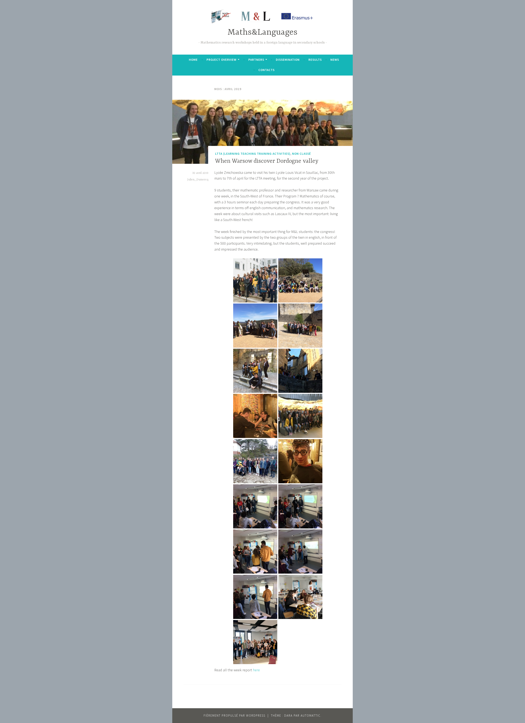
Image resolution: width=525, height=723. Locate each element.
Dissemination (288, 60)
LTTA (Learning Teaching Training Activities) (252, 154)
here (256, 670)
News (334, 60)
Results (315, 60)
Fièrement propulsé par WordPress (234, 715)
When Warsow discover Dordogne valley (266, 161)
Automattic (311, 715)
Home (193, 60)
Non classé (301, 154)
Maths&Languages (262, 32)
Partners (256, 60)
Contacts (266, 70)
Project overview (221, 60)
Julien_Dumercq (197, 179)
